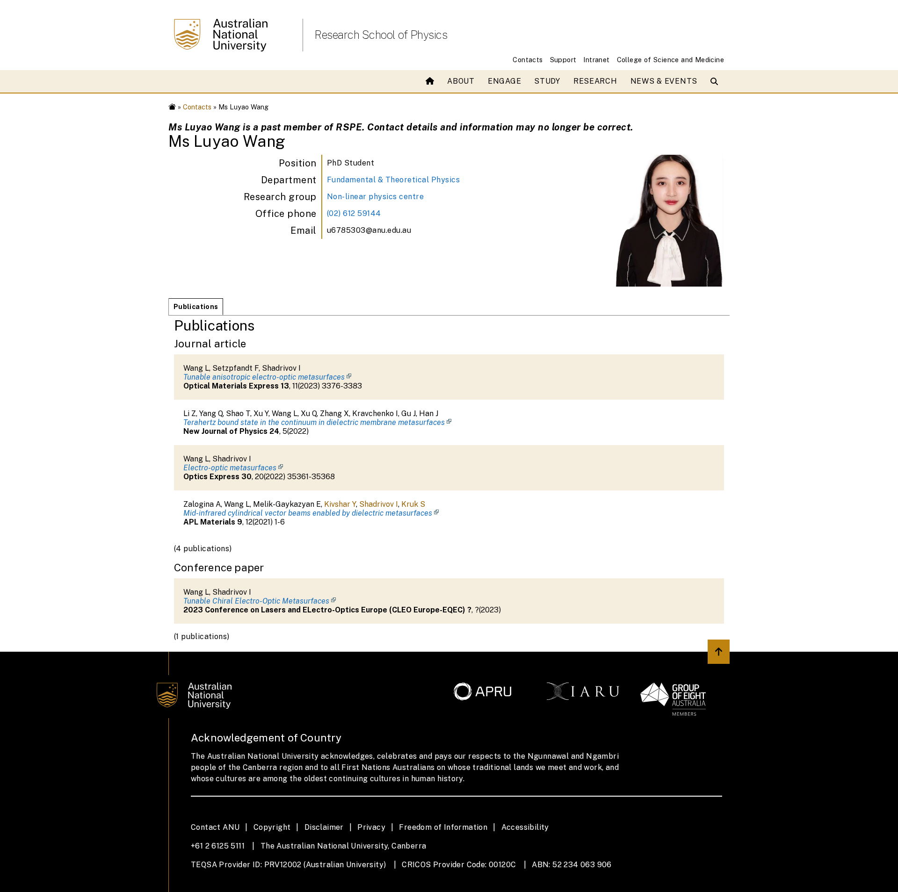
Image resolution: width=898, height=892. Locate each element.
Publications (196, 306)
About (461, 81)
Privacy (371, 827)
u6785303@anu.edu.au (369, 230)
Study (547, 81)
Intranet (596, 60)
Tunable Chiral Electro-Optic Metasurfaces (256, 601)
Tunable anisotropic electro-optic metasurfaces (264, 377)
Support (563, 60)
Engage (504, 81)
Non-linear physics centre (375, 196)
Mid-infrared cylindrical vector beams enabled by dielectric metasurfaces (307, 513)
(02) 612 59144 (354, 213)
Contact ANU (215, 827)
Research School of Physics (380, 34)
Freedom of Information (443, 827)
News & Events (663, 81)
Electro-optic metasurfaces (229, 467)
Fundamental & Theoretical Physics (393, 179)
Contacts (528, 60)
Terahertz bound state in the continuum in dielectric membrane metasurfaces (314, 422)
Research (595, 81)
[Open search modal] (716, 81)
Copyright (272, 827)
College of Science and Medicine (670, 60)
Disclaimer (324, 827)
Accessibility (525, 827)
